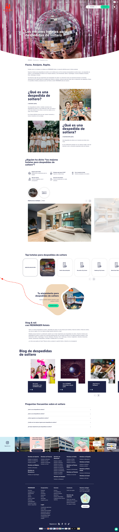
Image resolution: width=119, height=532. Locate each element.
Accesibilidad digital (45, 515)
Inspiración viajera (32, 503)
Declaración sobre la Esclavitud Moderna (45, 513)
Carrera (55, 490)
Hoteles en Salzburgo (33, 460)
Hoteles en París (44, 464)
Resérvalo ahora (53, 305)
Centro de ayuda (93, 2)
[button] (59, 410)
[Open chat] (116, 529)
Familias (54, 2)
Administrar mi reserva (104, 2)
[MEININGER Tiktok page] (69, 524)
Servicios (30, 490)
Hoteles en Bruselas (32, 467)
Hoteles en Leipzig (58, 472)
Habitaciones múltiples (34, 200)
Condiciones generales (46, 507)
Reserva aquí (105, 6)
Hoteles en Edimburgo (85, 473)
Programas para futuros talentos (59, 499)
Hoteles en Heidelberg (59, 470)
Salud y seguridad (32, 504)
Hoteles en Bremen (58, 462)
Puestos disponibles (58, 496)
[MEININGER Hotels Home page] (7, 8)
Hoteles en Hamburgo (59, 469)
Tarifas (29, 495)
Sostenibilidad (31, 501)
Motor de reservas (71, 499)
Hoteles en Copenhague (33, 474)
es (114, 1)
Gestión (42, 492)
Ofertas (29, 496)
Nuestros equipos (58, 493)
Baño (43, 200)
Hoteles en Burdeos (45, 459)
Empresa (43, 490)
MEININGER (30, 60)
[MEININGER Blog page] (59, 524)
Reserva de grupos (71, 502)
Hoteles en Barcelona (85, 459)
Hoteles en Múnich (58, 473)
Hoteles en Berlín (58, 461)
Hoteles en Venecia (71, 462)
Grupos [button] (60, 2)
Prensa (42, 496)
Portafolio (43, 493)
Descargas (43, 498)
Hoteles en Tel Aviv (84, 478)
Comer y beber (31, 498)
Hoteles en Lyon (44, 460)
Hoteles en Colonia (58, 464)
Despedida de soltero (44, 60)
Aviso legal (43, 508)
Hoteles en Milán (71, 459)
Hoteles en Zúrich (84, 466)
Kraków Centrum (34, 238)
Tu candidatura (57, 491)
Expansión (43, 495)
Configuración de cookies (45, 517)
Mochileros (68, 2)
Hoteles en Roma (71, 460)
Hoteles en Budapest (59, 479)
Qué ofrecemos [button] (82, 2)
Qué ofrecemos (36, 60)
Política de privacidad (46, 510)
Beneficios (56, 495)
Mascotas (30, 500)
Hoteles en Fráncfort (58, 467)
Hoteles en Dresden (58, 465)
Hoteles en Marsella (45, 462)
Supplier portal (44, 500)
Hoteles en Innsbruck (33, 459)
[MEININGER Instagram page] (65, 524)
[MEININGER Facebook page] (62, 524)
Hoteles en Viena (32, 462)
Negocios (75, 2)
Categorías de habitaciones (31, 492)
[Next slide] (90, 201)
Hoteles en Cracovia (71, 474)
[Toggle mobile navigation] (117, 2)
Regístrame (85, 506)
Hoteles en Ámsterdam (72, 469)
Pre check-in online (71, 504)
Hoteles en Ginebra (84, 464)
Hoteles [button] (47, 2)
